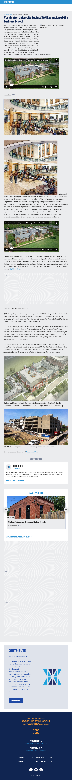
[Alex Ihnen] (8, 467)
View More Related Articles (18, 537)
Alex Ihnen (8, 95)
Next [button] (66, 509)
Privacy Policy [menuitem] (40, 762)
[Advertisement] (35, 289)
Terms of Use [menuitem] (40, 758)
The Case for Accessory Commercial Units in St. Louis (27, 522)
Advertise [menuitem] (21, 758)
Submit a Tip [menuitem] (36, 749)
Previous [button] (5, 509)
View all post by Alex (15, 480)
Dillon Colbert (13, 525)
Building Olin (15, 269)
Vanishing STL (31, 452)
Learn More (15, 701)
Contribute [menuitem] (36, 742)
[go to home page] (9, 2)
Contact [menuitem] (21, 762)
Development (8, 14)
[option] (36, 512)
